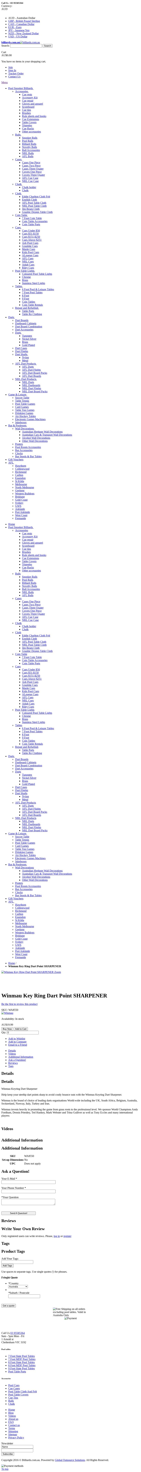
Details (12, 1050)
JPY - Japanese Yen (18, 30)
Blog (11, 1412)
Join (10, 67)
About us (13, 1419)
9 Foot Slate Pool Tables (21, 1368)
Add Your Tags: (10, 1258)
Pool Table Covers (18, 1394)
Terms (11, 1428)
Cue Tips (13, 1397)
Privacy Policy (16, 1437)
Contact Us (14, 76)
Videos (12, 1053)
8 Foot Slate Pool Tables (21, 1362)
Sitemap (12, 1434)
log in (57, 1236)
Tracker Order (16, 73)
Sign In (12, 70)
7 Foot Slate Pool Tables (21, 1356)
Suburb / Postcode (18, 1292)
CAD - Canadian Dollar (21, 24)
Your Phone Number (13, 1188)
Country (13, 1283)
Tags (10, 1066)
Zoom (57, 972)
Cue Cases (14, 1388)
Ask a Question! (17, 1059)
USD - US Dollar (17, 36)
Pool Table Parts (17, 1371)
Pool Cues (13, 1385)
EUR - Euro (14, 27)
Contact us (14, 1425)
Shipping (13, 1431)
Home (11, 963)
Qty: (3, 1032)
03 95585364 (17, 1333)
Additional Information (20, 1056)
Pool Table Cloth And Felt (22, 1391)
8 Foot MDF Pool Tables (21, 1365)
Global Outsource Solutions (70, 1460)
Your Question (10, 1197)
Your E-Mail (9, 1178)
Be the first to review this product (19, 1004)
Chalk (11, 1403)
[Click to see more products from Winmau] (7, 1013)
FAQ (11, 1422)
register (67, 1236)
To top (4, 1469)
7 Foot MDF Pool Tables (21, 1359)
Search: (5, 45)
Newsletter (7, 1443)
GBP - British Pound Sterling (24, 21)
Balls (11, 1400)
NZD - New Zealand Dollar (23, 33)
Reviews (13, 1063)
